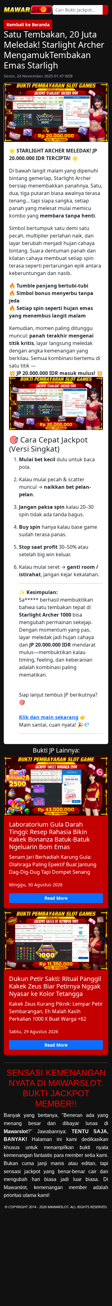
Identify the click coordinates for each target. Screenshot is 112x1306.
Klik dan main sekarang (48, 717)
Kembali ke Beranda (28, 25)
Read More (56, 898)
